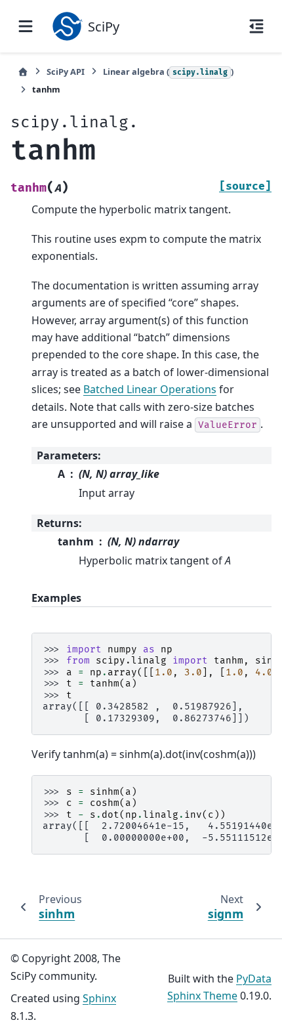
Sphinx (99, 998)
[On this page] (256, 26)
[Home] (23, 72)
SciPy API (66, 71)
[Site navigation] (25, 26)
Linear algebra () (168, 71)
